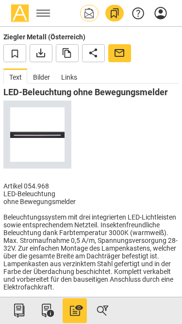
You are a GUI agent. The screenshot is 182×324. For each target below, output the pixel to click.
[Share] (93, 53)
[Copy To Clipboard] (67, 53)
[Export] (41, 53)
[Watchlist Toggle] (14, 53)
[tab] (15, 76)
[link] (114, 13)
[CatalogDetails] (75, 310)
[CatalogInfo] (46, 310)
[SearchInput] (102, 310)
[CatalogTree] (19, 310)
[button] (89, 13)
